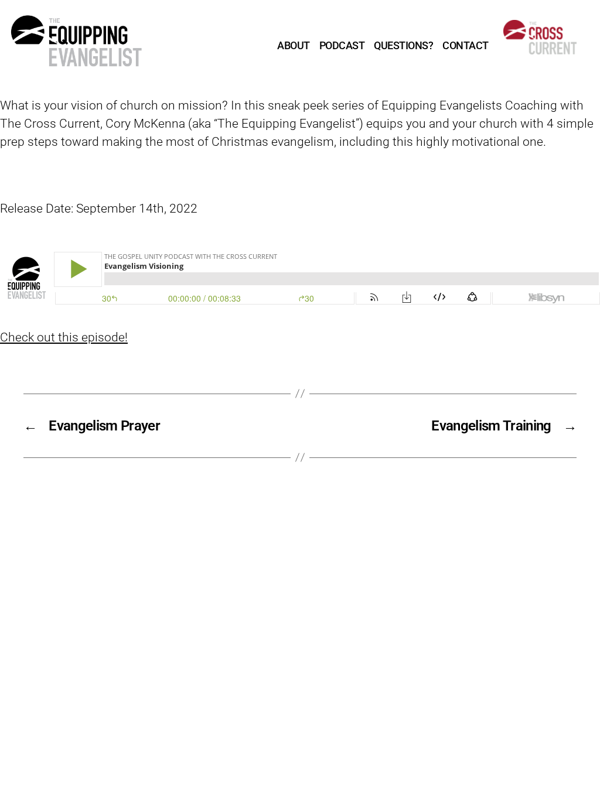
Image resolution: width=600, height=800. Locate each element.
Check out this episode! (64, 337)
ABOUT (293, 45)
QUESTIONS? (403, 45)
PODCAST (342, 45)
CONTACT (465, 45)
